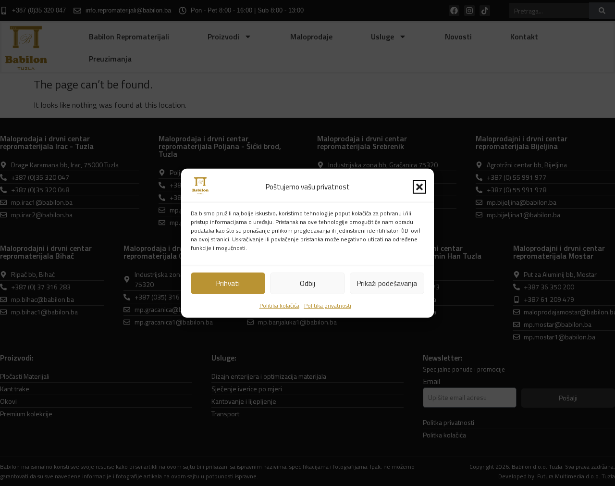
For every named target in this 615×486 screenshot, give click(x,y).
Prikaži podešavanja (387, 282)
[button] (419, 186)
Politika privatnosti (327, 305)
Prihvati (228, 282)
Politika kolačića (279, 305)
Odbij (307, 282)
